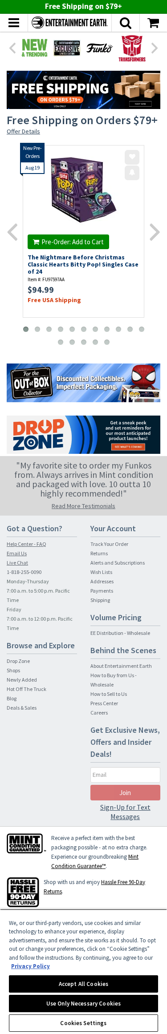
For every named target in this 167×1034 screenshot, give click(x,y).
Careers (99, 712)
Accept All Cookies (83, 984)
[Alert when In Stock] (132, 173)
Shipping (100, 600)
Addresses (102, 581)
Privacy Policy (30, 966)
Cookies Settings (83, 1023)
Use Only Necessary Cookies (83, 1003)
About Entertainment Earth (121, 665)
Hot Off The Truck (26, 689)
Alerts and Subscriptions (117, 562)
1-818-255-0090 (24, 572)
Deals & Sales (22, 707)
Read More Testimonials (83, 506)
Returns (99, 553)
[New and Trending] (34, 48)
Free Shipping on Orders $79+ (82, 120)
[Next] (155, 47)
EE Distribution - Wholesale (120, 633)
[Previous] (12, 47)
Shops (13, 670)
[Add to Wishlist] (132, 157)
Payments (101, 590)
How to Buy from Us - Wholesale (113, 680)
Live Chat (17, 562)
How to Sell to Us (108, 694)
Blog (11, 698)
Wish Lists (101, 572)
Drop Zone (18, 661)
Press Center (104, 703)
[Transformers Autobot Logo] (132, 48)
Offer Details (23, 131)
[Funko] (100, 48)
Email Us (17, 553)
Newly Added (22, 679)
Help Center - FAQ (26, 544)
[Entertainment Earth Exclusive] (67, 48)
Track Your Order (109, 544)
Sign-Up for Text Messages (125, 812)
